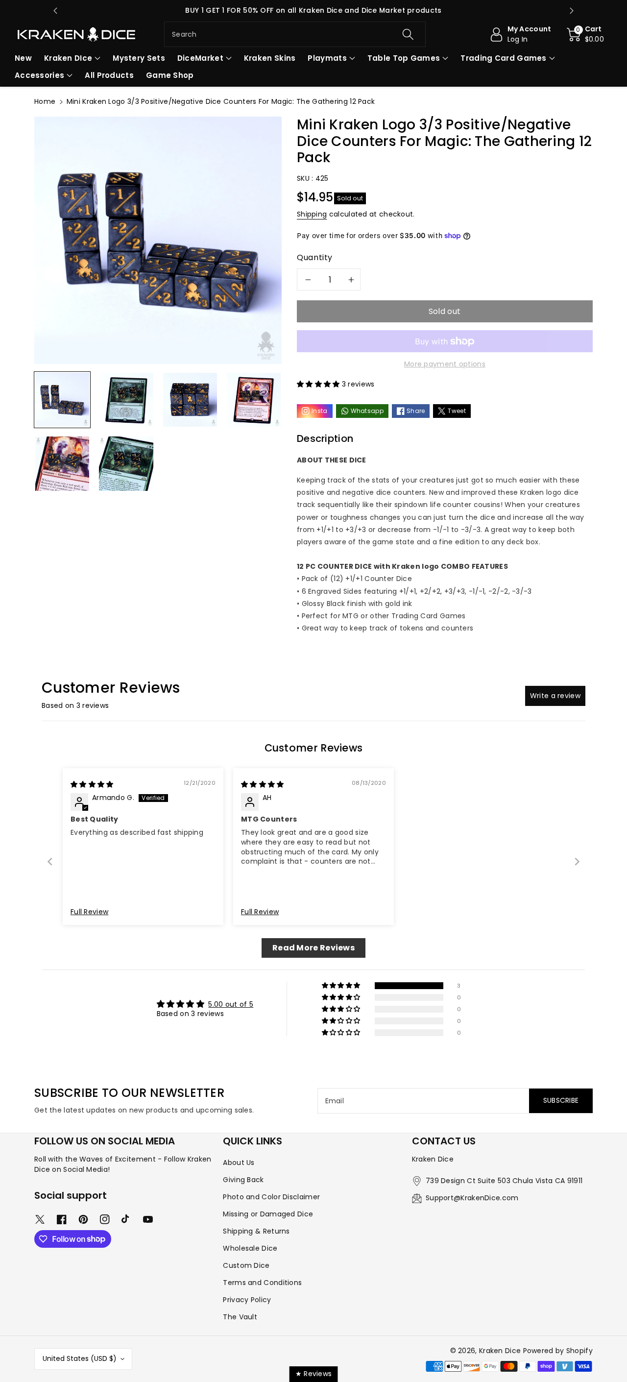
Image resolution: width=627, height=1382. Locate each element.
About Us (238, 1162)
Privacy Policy (247, 1300)
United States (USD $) (80, 1358)
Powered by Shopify (558, 1351)
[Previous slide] (55, 11)
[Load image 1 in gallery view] (62, 400)
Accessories (39, 75)
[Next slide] (571, 11)
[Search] (407, 34)
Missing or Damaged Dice (268, 1214)
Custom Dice (246, 1265)
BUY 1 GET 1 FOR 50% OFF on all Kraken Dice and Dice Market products (313, 10)
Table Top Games (403, 58)
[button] (585, 34)
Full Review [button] (89, 912)
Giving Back (243, 1180)
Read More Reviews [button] (313, 947)
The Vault (240, 1317)
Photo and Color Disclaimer (271, 1197)
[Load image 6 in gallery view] (126, 463)
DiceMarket (200, 58)
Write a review (555, 696)
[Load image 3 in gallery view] (190, 400)
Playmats (327, 58)
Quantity (315, 257)
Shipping (312, 214)
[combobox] (295, 34)
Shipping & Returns (256, 1231)
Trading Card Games (503, 58)
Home (44, 101)
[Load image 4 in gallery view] (254, 400)
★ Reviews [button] (313, 1374)
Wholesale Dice (250, 1248)
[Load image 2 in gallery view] (126, 400)
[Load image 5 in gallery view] (62, 463)
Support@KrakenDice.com (472, 1198)
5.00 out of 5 (230, 1004)
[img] (92, 784)
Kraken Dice (500, 1351)
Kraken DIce (68, 58)
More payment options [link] (444, 364)
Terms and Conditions (262, 1282)
